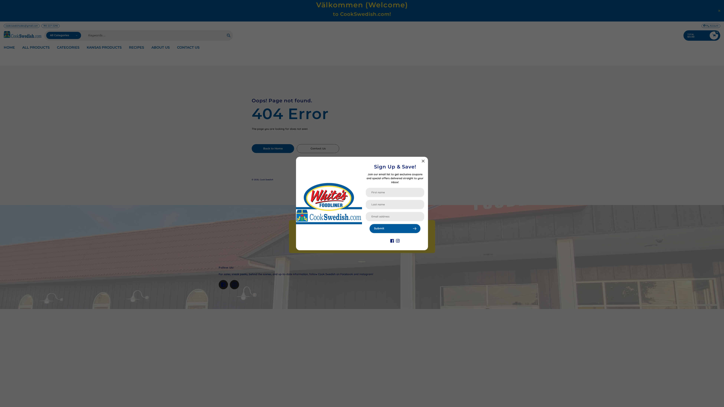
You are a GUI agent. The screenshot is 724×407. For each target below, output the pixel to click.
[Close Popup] (423, 161)
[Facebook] (392, 240)
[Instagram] (398, 240)
